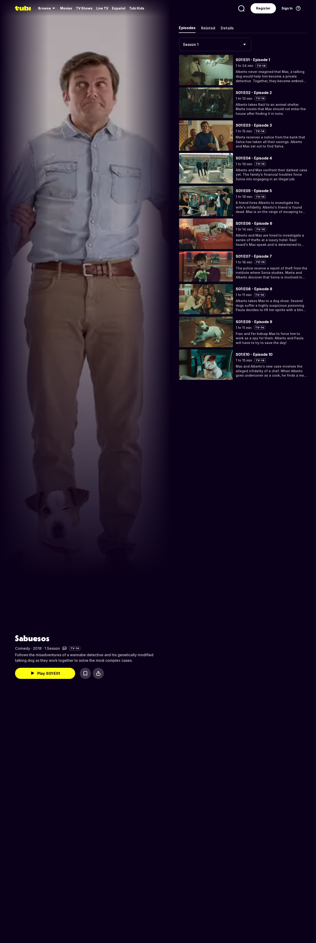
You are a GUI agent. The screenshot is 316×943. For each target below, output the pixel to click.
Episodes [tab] (187, 27)
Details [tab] (227, 28)
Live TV (102, 8)
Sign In (287, 8)
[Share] (98, 673)
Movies (66, 8)
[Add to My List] (85, 673)
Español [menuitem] (118, 8)
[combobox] (215, 44)
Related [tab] (208, 28)
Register (263, 8)
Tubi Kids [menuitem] (136, 8)
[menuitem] (47, 8)
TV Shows (84, 8)
